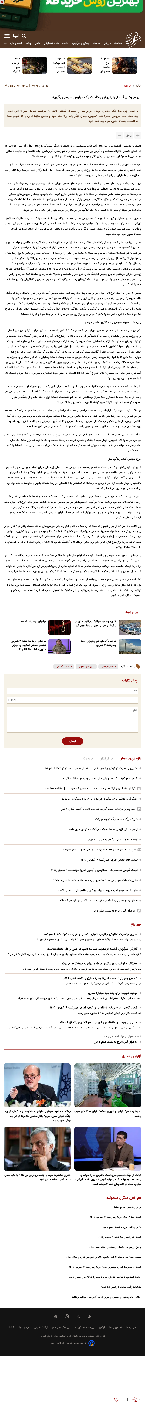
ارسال (72, 741)
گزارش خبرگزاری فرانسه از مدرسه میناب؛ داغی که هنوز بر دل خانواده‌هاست (90, 788)
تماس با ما (115, 1327)
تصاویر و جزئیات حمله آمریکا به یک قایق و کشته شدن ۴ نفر (98, 809)
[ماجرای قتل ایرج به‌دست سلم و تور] (124, 65)
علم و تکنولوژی (51, 43)
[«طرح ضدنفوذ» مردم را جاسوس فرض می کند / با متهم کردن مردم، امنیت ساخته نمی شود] (37, 1149)
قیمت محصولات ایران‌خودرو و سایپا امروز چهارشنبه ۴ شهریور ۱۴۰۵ (105, 1267)
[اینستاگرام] (67, 1316)
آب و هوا (24, 1327)
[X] (78, 1316)
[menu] (7, 36)
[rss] (89, 1316)
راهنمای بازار (16, 43)
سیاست (118, 43)
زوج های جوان (86, 666)
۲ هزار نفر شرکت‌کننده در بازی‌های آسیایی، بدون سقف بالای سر (99, 778)
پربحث (88, 758)
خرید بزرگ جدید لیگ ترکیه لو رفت (116, 819)
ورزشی (107, 43)
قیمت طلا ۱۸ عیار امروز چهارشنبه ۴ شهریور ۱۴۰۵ (115, 1217)
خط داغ (136, 925)
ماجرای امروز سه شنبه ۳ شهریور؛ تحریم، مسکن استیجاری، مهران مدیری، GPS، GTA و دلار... (28, 645)
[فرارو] (133, 40)
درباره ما (131, 1327)
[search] (24, 36)
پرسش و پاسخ (60, 1327)
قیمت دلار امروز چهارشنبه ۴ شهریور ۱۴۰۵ (119, 1237)
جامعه (4, 43)
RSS (12, 1327)
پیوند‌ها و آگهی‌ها (84, 1327)
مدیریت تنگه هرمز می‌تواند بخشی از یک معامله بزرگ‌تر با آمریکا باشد (95, 880)
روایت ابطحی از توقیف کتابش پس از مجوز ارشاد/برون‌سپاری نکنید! (104, 1277)
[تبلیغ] (72, 15)
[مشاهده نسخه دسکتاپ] (16, 36)
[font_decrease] (119, 135)
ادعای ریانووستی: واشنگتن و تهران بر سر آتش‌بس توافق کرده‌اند (98, 900)
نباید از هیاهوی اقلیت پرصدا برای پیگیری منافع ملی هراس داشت (98, 890)
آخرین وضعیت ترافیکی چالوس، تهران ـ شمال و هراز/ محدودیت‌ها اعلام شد (95, 624)
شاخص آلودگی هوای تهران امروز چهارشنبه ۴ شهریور (98, 643)
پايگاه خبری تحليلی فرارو (65, 1336)
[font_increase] (137, 135)
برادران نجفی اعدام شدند (32, 622)
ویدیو (29, 43)
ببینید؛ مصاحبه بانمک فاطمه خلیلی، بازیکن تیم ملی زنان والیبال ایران (103, 1257)
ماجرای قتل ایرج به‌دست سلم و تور (104, 65)
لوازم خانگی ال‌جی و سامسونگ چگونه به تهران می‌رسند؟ (103, 829)
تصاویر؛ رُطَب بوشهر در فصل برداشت (121, 1287)
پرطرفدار (107, 758)
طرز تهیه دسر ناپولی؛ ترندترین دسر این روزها (59, 65)
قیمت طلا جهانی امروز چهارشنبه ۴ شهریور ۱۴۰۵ (109, 860)
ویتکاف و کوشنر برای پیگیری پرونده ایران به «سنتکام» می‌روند (100, 798)
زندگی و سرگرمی (81, 43)
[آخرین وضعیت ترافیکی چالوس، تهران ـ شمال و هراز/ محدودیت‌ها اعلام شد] (130, 627)
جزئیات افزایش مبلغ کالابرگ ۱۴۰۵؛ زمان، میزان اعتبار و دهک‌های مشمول (14, 65)
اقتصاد (65, 43)
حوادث (97, 43)
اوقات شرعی (41, 1327)
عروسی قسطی (64, 666)
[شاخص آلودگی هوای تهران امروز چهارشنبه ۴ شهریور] (130, 647)
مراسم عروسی (108, 666)
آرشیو (102, 1327)
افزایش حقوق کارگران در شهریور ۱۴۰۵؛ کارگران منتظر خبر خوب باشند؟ (107, 1113)
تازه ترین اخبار (131, 758)
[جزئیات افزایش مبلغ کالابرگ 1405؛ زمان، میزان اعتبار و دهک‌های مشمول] (34, 65)
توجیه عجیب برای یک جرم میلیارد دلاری (113, 839)
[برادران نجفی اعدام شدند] (59, 627)
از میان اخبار (133, 613)
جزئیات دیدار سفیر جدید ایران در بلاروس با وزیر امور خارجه (99, 849)
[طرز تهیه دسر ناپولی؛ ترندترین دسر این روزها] (79, 65)
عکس (38, 43)
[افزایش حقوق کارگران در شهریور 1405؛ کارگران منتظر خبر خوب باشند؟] (107, 1085)
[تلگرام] (55, 1316)
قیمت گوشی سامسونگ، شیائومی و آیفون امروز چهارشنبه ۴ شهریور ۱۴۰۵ (94, 870)
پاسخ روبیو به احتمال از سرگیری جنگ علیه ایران (115, 1247)
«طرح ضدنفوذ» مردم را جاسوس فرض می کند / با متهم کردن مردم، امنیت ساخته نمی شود (37, 1177)
